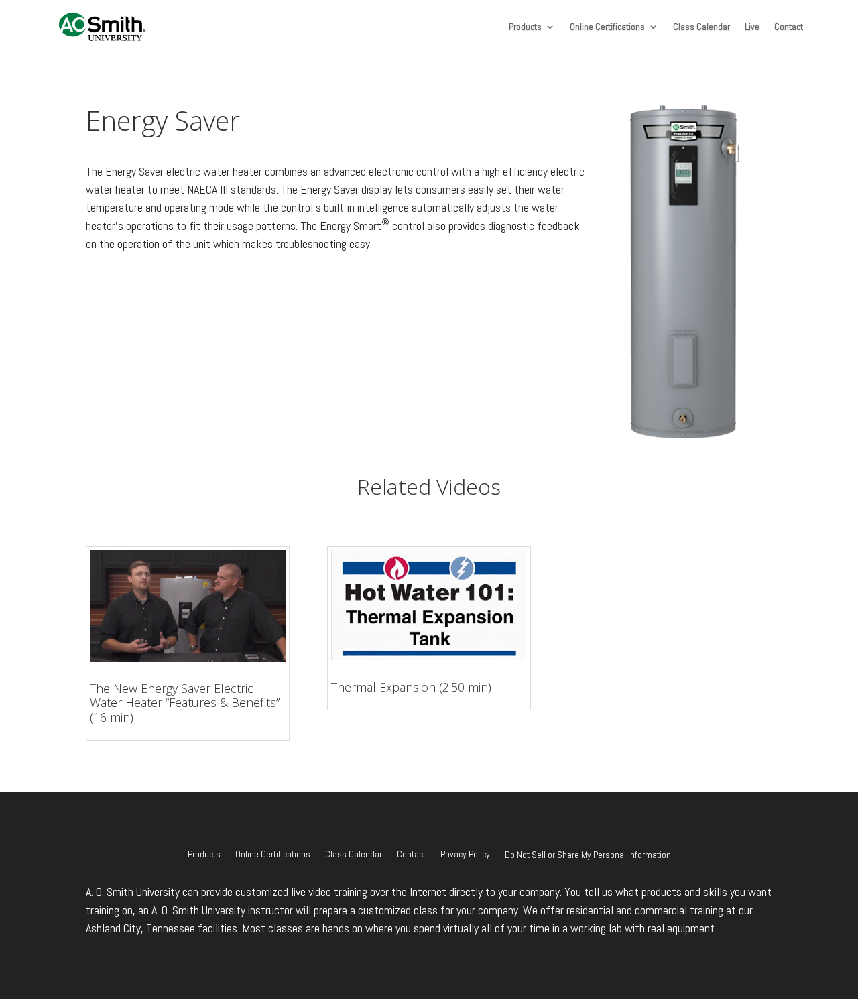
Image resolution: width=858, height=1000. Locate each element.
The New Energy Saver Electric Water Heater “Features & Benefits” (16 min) (185, 702)
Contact (788, 27)
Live (752, 27)
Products (525, 27)
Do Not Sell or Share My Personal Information (588, 855)
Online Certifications (607, 27)
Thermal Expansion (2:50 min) (411, 687)
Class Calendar (701, 27)
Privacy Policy (465, 854)
